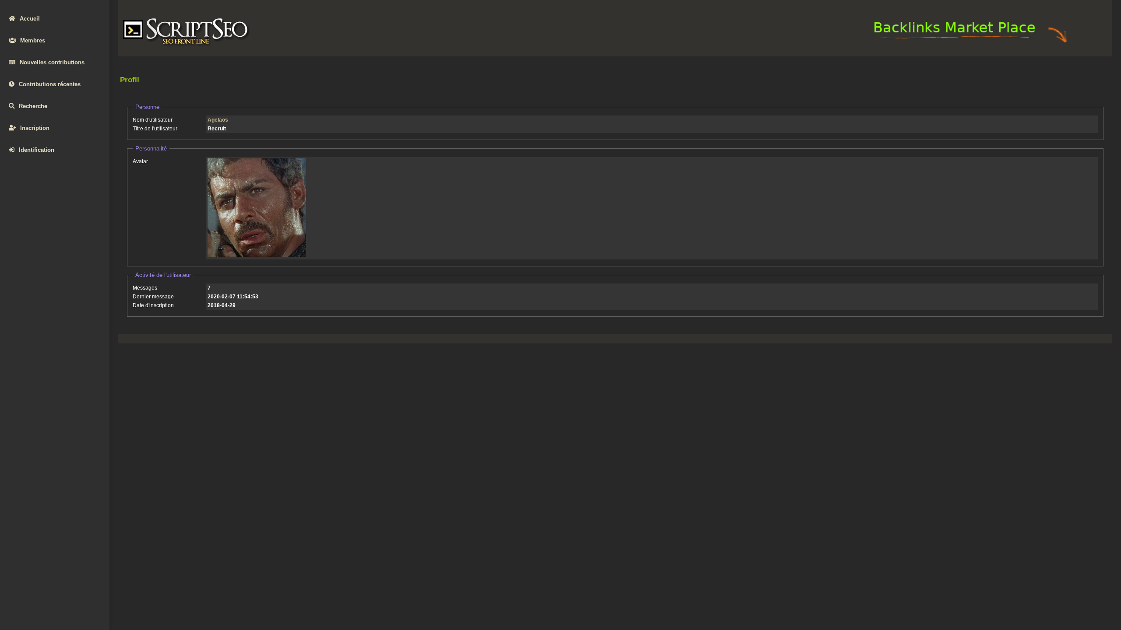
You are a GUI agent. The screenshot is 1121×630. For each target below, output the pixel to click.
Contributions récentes (50, 84)
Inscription (34, 128)
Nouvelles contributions (52, 62)
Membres (32, 40)
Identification (36, 150)
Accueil (30, 18)
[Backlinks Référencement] (971, 42)
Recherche (33, 106)
